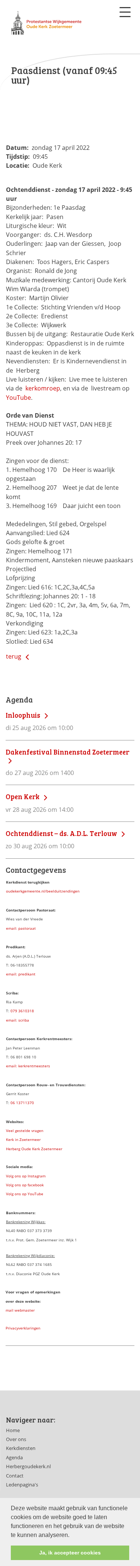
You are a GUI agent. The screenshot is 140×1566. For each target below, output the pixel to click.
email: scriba (17, 1020)
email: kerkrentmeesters (28, 1065)
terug (14, 656)
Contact (15, 1475)
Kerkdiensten (20, 1448)
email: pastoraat (21, 928)
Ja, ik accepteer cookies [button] (70, 1553)
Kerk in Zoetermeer (23, 1139)
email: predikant (20, 974)
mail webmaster (20, 1310)
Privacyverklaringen (23, 1328)
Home (13, 1430)
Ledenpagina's (22, 1484)
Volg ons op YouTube (24, 1193)
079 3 (15, 1010)
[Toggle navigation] (125, 12)
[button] (72, 1535)
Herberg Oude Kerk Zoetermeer (34, 1148)
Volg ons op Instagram (26, 1175)
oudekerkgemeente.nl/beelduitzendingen (43, 891)
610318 (27, 1010)
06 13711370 (22, 1102)
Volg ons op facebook (25, 1184)
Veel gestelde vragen (24, 1130)
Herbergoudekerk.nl (28, 1466)
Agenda (14, 1457)
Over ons (16, 1439)
